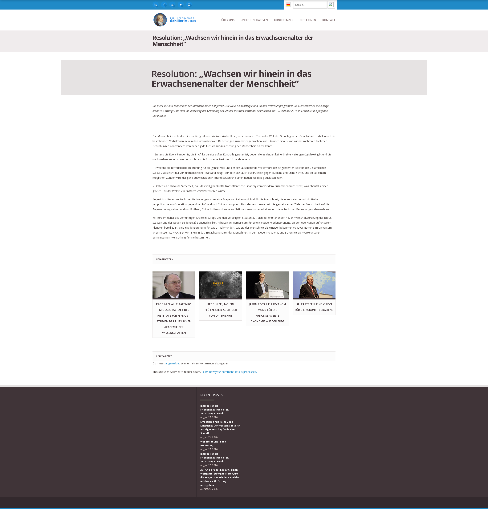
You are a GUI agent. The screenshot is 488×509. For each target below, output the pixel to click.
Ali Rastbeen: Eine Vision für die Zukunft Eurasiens (314, 307)
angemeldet (172, 363)
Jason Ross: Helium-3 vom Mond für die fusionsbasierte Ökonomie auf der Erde (267, 312)
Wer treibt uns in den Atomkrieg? (213, 443)
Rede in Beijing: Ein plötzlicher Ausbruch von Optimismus (221, 309)
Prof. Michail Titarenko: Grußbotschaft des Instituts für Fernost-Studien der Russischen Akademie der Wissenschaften (174, 318)
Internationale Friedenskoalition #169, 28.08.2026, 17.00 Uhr (214, 409)
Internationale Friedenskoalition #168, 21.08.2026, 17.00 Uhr (214, 457)
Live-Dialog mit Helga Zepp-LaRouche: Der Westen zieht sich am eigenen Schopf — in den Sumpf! (220, 427)
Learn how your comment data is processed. (229, 372)
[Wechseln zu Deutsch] (288, 4)
